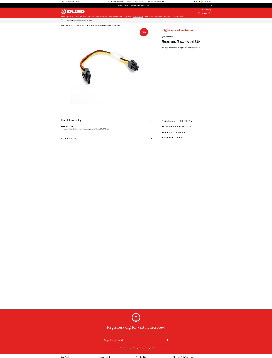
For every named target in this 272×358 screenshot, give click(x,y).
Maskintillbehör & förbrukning (97, 16)
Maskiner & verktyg (67, 16)
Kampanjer (158, 16)
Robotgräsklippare (91, 25)
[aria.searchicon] (62, 20)
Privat (203, 10)
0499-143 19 (65, 1)
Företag (208, 10)
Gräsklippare (80, 25)
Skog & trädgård (138, 16)
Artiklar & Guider (178, 16)
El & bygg (128, 16)
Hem (62, 25)
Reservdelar (101, 25)
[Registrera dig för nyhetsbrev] (167, 340)
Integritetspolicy (151, 348)
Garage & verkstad (80, 16)
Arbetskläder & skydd (115, 16)
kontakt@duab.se (75, 1)
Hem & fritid (149, 16)
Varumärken (167, 16)
